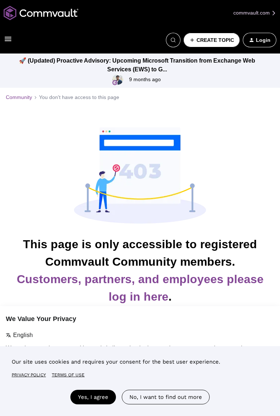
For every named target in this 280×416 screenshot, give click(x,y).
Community (19, 97)
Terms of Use (68, 374)
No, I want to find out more (165, 397)
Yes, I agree (93, 397)
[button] (8, 41)
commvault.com (252, 13)
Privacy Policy (29, 374)
